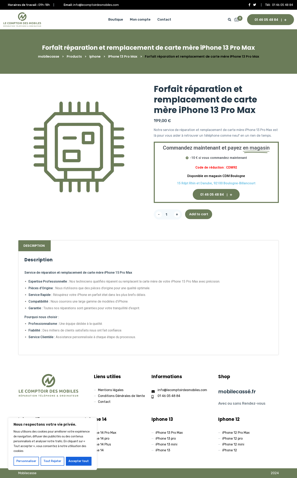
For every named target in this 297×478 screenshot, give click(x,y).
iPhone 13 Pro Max (169, 433)
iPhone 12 (229, 450)
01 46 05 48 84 (282, 5)
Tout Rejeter (52, 461)
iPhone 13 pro (166, 438)
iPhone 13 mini (166, 444)
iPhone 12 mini (233, 444)
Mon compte (140, 19)
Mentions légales (110, 390)
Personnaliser (26, 461)
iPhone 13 (163, 450)
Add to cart (198, 214)
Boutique (115, 19)
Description (34, 245)
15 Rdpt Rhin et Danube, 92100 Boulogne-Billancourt (216, 183)
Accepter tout (78, 461)
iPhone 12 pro (232, 438)
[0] (236, 20)
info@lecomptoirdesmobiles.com (96, 5)
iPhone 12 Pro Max (236, 433)
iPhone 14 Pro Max (102, 433)
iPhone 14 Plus (100, 444)
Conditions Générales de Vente (121, 396)
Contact (164, 19)
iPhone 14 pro (99, 438)
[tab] (34, 245)
